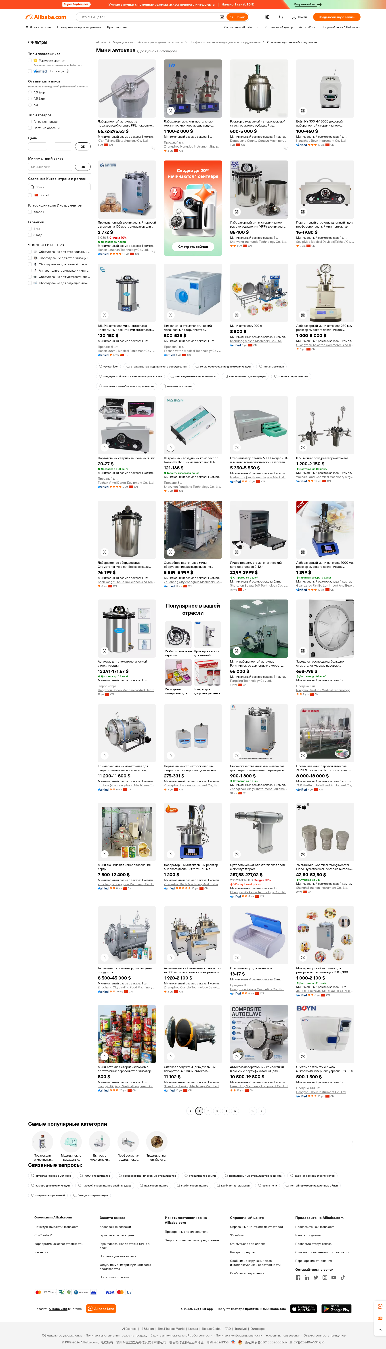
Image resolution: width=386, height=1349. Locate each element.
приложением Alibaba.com (265, 1309)
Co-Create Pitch (45, 1235)
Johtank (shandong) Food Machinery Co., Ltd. (127, 785)
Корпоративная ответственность (58, 1244)
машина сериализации (293, 376)
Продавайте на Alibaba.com (314, 1227)
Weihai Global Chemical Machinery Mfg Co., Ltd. (325, 477)
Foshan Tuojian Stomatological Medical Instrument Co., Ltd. (259, 477)
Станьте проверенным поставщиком (322, 1252)
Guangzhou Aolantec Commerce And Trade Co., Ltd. (325, 345)
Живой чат (237, 1235)
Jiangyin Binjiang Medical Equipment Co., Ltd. (127, 1086)
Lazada (193, 1328)
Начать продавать (308, 1235)
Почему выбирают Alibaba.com (56, 1227)
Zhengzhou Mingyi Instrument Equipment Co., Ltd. (259, 789)
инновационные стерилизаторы (195, 376)
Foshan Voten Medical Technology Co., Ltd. (193, 351)
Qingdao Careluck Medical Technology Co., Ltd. (325, 690)
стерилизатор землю (202, 1175)
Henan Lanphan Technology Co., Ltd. (123, 249)
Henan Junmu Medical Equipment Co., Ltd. (127, 351)
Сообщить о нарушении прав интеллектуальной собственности (255, 1263)
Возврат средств (242, 1252)
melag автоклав (274, 366)
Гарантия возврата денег (117, 1235)
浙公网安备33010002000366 (266, 1342)
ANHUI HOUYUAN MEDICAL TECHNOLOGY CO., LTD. (325, 991)
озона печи (269, 1185)
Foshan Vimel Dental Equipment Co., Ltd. (126, 482)
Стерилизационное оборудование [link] (292, 42)
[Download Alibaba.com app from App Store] (303, 1308)
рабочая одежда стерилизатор (315, 1175)
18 (253, 1111)
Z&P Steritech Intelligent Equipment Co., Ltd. (325, 785)
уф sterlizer (110, 366)
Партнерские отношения (313, 1260)
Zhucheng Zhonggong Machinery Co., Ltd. (127, 884)
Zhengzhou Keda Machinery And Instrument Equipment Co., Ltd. (193, 884)
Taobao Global (211, 1328)
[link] (380, 1306)
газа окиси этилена (179, 386)
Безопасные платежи (115, 1227)
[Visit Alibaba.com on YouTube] (333, 1277)
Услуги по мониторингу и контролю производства (125, 1267)
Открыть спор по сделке (248, 1244)
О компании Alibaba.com (53, 1217)
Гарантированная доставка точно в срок (124, 1246)
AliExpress (129, 1328)
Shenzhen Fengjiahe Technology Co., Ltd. (192, 486)
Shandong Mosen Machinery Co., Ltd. (256, 341)
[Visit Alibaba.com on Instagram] (324, 1277)
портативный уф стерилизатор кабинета (255, 1175)
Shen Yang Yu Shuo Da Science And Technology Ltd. (127, 582)
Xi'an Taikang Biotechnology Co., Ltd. (123, 140)
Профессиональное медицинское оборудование (224, 42)
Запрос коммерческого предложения (192, 1240)
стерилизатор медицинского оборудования (159, 366)
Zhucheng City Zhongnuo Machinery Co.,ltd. (193, 582)
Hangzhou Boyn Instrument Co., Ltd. (321, 140)
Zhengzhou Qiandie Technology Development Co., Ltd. (193, 987)
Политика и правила (114, 1277)
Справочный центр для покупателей (256, 1227)
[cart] (281, 17)
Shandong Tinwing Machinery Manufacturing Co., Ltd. (193, 1086)
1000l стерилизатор (97, 1175)
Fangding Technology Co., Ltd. (251, 680)
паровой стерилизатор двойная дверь (107, 1185)
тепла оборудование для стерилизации (225, 366)
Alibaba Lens (58, 1309)
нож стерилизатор (156, 1185)
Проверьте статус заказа (313, 1244)
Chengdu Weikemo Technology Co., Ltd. (258, 892)
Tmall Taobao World (171, 1328)
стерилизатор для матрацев (247, 376)
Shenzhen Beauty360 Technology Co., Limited (259, 585)
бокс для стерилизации (93, 1195)
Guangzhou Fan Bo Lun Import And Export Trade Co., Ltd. (325, 585)
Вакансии (41, 1252)
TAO (228, 1328)
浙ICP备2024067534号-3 (307, 1342)
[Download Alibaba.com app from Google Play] (336, 1308)
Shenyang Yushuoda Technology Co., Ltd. (258, 241)
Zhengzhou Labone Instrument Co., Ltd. (191, 785)
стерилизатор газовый (50, 1195)
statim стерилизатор (194, 1185)
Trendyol (241, 1328)
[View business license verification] (233, 1342)
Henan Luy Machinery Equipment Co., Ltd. (259, 1086)
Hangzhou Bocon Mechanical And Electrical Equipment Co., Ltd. (127, 690)
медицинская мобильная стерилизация (128, 386)
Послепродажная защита (118, 1256)
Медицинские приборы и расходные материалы (148, 42)
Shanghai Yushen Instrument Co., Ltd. (322, 887)
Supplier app (203, 1309)
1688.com (147, 1328)
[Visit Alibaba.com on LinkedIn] (307, 1277)
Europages (257, 1328)
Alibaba (101, 42)
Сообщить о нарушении (247, 1273)
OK (83, 146)
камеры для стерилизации (53, 1185)
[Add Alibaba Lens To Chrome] (101, 1308)
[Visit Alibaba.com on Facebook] (298, 1277)
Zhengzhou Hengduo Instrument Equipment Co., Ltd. (193, 146)
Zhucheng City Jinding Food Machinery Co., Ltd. (127, 987)
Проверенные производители (186, 1231)
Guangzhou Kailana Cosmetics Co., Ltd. (257, 989)
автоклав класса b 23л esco (53, 1175)
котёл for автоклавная (235, 1185)
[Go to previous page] (190, 1111)
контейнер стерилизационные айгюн (314, 1185)
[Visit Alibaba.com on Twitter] (316, 1277)
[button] (222, 17)
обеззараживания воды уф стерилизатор (149, 1175)
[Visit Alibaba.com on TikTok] (342, 1277)
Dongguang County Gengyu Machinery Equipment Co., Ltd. (259, 140)
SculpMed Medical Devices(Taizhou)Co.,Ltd (325, 241)
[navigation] (59, 577)
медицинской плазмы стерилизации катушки (132, 376)
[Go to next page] (262, 1111)
